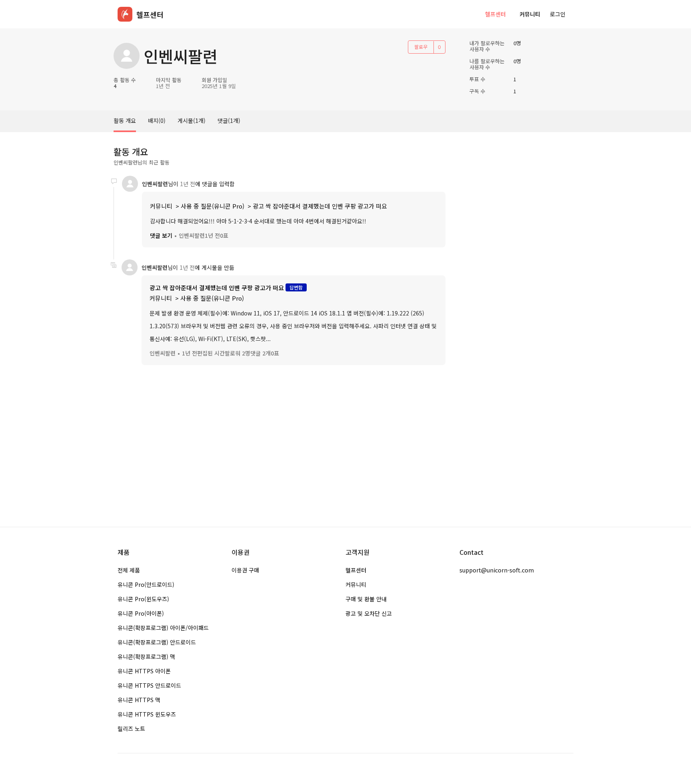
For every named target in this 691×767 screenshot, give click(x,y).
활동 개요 (125, 120)
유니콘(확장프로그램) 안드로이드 (157, 642)
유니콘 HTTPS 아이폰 (144, 671)
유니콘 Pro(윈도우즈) (143, 599)
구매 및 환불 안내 (366, 599)
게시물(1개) (192, 120)
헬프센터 (495, 14)
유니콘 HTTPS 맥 (139, 700)
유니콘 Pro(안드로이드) (146, 584)
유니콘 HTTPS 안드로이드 (149, 685)
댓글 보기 (161, 235)
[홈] (125, 14)
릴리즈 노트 (131, 729)
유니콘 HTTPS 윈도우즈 (147, 714)
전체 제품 (129, 570)
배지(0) (157, 120)
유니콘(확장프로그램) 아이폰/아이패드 (163, 628)
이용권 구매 (245, 570)
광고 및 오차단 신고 (369, 613)
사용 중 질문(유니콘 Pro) (212, 206)
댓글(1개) (229, 120)
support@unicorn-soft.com (496, 570)
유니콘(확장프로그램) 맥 (146, 657)
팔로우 (420, 46)
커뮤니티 (529, 14)
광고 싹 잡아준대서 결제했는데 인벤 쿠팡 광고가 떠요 (320, 206)
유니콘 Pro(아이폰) (141, 613)
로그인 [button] (557, 14)
